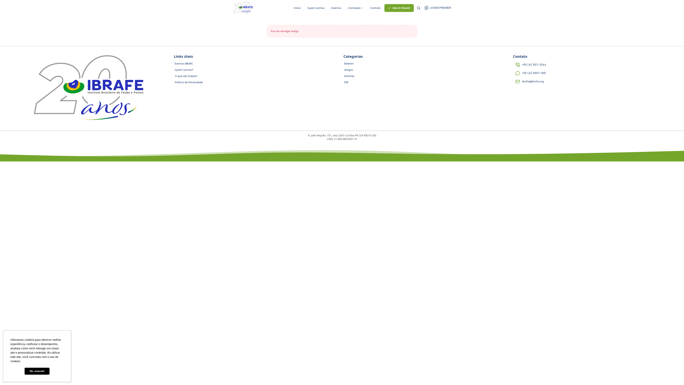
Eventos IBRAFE (184, 63)
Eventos (336, 8)
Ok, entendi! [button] (37, 371)
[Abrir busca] (418, 8)
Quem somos (316, 8)
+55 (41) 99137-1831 (534, 73)
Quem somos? (184, 70)
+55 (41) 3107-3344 (534, 64)
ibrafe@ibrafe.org (533, 81)
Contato (375, 8)
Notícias (349, 76)
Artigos (348, 70)
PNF (346, 82)
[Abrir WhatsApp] (675, 376)
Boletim (349, 63)
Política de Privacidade (189, 82)
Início (297, 8)
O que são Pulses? (186, 76)
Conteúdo (354, 8)
